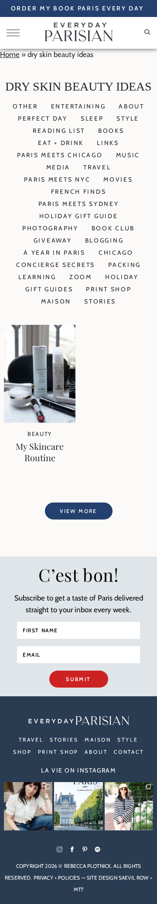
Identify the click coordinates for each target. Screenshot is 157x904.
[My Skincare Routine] (39, 420)
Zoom (80, 277)
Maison (56, 301)
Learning (37, 277)
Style (127, 118)
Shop (22, 752)
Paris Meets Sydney (78, 204)
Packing (124, 265)
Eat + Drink (61, 143)
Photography (50, 228)
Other (25, 106)
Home (10, 54)
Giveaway (53, 240)
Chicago (116, 252)
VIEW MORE (78, 511)
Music (128, 155)
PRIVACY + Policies (57, 877)
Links (108, 143)
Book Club (113, 228)
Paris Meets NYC (57, 179)
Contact (129, 752)
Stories (100, 301)
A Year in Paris (54, 252)
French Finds (78, 192)
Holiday (122, 277)
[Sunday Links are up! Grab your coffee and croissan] (28, 806)
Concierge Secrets (55, 265)
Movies (118, 179)
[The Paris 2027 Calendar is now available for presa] (78, 806)
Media (58, 167)
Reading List (59, 131)
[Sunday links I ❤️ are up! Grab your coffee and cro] (129, 806)
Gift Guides (49, 289)
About (131, 106)
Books (111, 131)
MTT (78, 889)
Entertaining (78, 106)
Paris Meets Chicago (60, 155)
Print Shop (108, 289)
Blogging (104, 240)
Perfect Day (43, 118)
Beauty (39, 433)
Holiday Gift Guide (78, 216)
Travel (97, 167)
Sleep (92, 118)
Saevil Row (134, 877)
